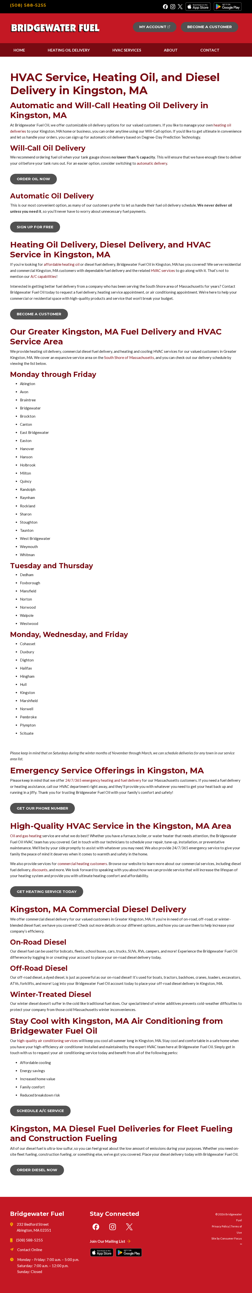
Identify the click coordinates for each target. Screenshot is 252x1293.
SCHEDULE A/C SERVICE (40, 1110)
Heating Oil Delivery (69, 50)
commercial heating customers (82, 863)
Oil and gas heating (26, 835)
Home (19, 50)
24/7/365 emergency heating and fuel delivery (103, 780)
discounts (39, 870)
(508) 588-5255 (28, 5)
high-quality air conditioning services (47, 1040)
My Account (152, 26)
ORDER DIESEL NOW (37, 1170)
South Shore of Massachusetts (129, 357)
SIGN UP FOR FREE (35, 227)
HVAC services (163, 270)
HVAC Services (126, 50)
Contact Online (29, 1249)
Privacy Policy (220, 1226)
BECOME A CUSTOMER (39, 314)
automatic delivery (152, 163)
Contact (210, 50)
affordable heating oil (61, 264)
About (171, 50)
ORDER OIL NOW (33, 179)
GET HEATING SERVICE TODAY (47, 891)
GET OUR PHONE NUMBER (42, 808)
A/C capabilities (43, 276)
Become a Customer (209, 26)
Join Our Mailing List (107, 1241)
